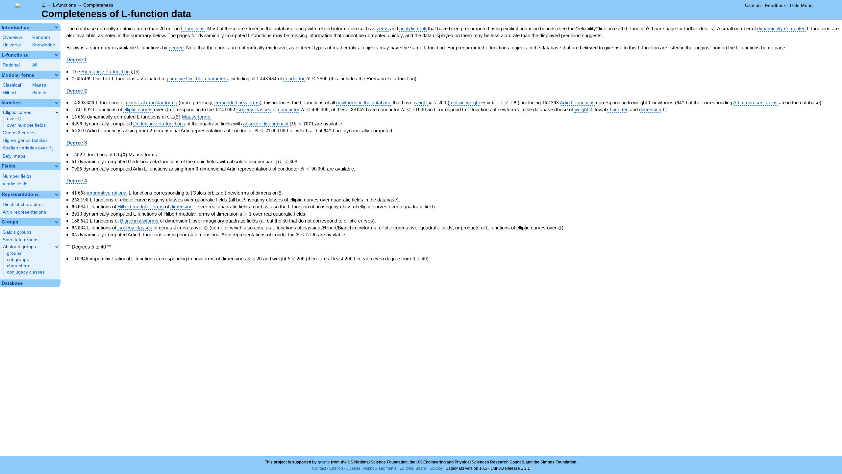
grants (324, 462)
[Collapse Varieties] (56, 102)
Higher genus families (25, 140)
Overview (12, 37)
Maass (39, 85)
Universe (12, 44)
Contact (319, 468)
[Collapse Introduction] (56, 27)
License (353, 468)
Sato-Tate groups (20, 239)
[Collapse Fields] (56, 166)
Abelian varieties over (28, 148)
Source (436, 468)
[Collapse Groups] (56, 222)
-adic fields (15, 183)
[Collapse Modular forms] (56, 75)
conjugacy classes (26, 272)
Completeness (98, 5)
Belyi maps (14, 156)
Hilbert (9, 92)
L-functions (64, 5)
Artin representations (24, 212)
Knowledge (43, 44)
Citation (753, 5)
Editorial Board (413, 468)
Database (12, 283)
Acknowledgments (379, 468)
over (14, 119)
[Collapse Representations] (56, 194)
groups (14, 253)
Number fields (17, 176)
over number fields (26, 125)
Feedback (775, 5)
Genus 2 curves (19, 132)
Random (41, 37)
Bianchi (39, 92)
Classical (12, 85)
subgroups (18, 259)
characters (18, 265)
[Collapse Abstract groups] (57, 247)
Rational (11, 65)
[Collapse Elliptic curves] (57, 112)
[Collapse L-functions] (56, 55)
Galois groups (17, 232)
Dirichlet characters (23, 204)
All (34, 65)
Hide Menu (801, 5)
